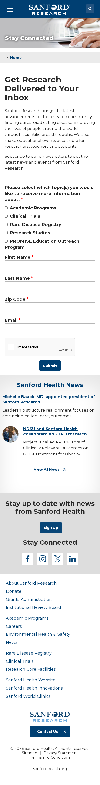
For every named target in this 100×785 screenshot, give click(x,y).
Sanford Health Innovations (34, 688)
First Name (17, 257)
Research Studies (30, 232)
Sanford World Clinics (28, 696)
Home (16, 57)
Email (11, 320)
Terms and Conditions (50, 757)
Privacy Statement (60, 753)
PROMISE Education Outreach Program (42, 244)
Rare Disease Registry (35, 224)
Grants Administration (29, 599)
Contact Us (47, 731)
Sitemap (29, 753)
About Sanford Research (31, 583)
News (11, 642)
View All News (47, 469)
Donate (13, 591)
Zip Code (15, 299)
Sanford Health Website (31, 680)
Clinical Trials (25, 216)
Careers (14, 626)
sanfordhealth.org (50, 769)
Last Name (17, 278)
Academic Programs (33, 208)
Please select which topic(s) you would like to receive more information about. (49, 193)
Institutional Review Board (33, 607)
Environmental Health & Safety (38, 634)
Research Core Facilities (31, 669)
